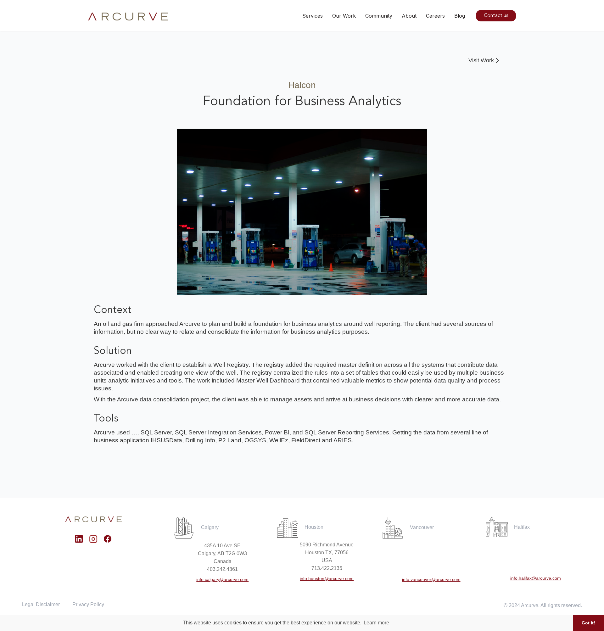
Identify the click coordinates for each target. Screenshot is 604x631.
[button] (344, 15)
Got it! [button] (588, 622)
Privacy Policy (88, 604)
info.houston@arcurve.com (327, 578)
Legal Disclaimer (41, 604)
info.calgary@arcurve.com (222, 579)
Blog (459, 16)
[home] (128, 17)
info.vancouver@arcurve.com (431, 579)
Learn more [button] (376, 622)
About (409, 16)
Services (312, 16)
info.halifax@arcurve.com (535, 578)
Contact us (496, 15)
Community (378, 16)
